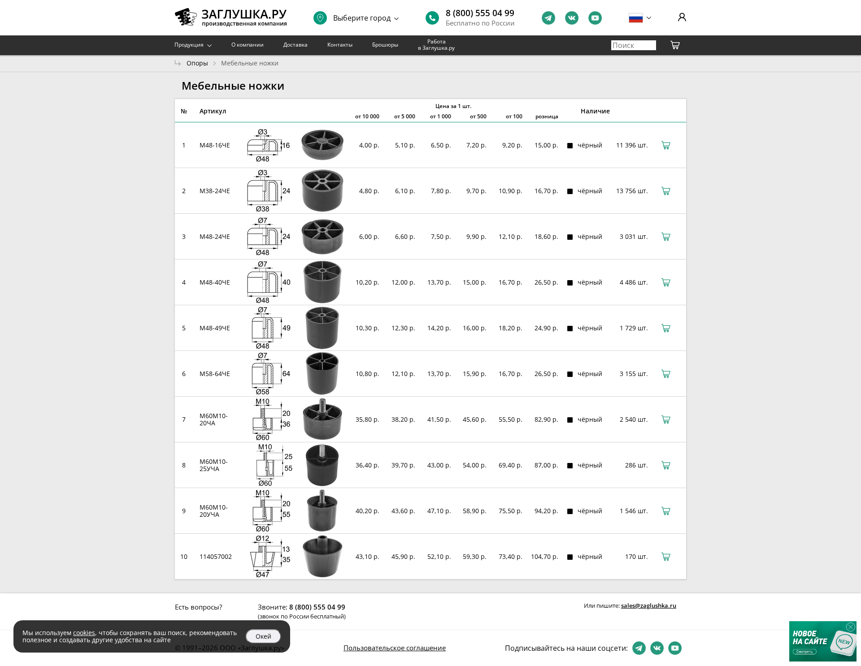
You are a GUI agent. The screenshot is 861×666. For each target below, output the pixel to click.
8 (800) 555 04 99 (480, 13)
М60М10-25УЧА (214, 465)
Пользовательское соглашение (395, 647)
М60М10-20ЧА (214, 419)
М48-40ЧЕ (215, 282)
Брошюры (385, 44)
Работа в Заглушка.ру (436, 45)
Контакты (339, 44)
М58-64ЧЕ (215, 373)
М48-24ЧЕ (215, 236)
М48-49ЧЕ (215, 328)
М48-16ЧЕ (215, 145)
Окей (263, 636)
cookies (84, 632)
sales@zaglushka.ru (648, 605)
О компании (247, 44)
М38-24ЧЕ (215, 190)
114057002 (216, 556)
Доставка (295, 44)
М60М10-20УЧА (214, 511)
